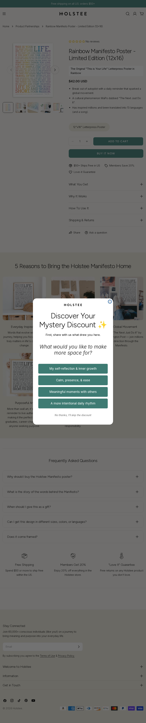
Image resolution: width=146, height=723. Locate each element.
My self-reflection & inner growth (73, 368)
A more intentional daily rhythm (73, 403)
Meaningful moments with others (73, 392)
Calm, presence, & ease (73, 380)
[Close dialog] (110, 301)
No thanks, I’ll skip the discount (73, 415)
